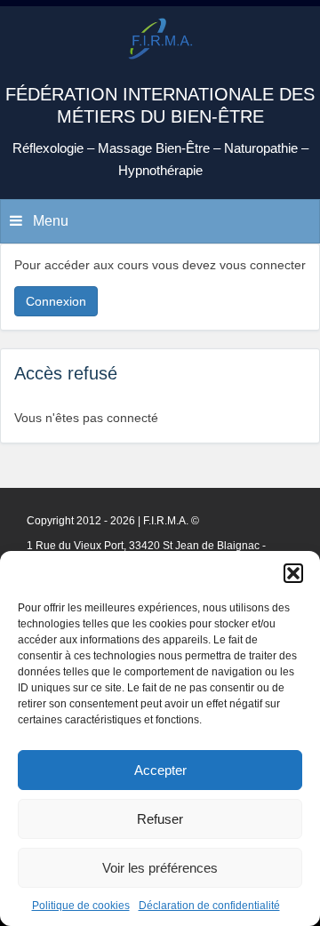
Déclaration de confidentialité (209, 905)
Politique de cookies (81, 905)
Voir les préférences (160, 867)
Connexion (56, 301)
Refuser (160, 818)
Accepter (160, 770)
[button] (293, 573)
